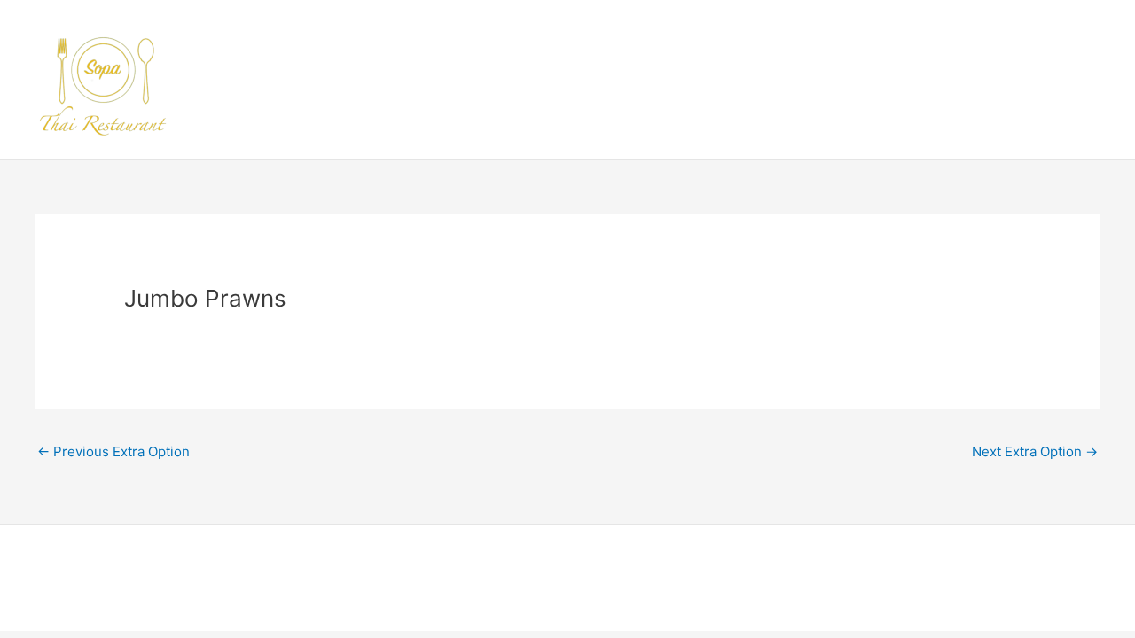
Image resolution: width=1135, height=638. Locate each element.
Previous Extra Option (113, 451)
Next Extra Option (1035, 451)
